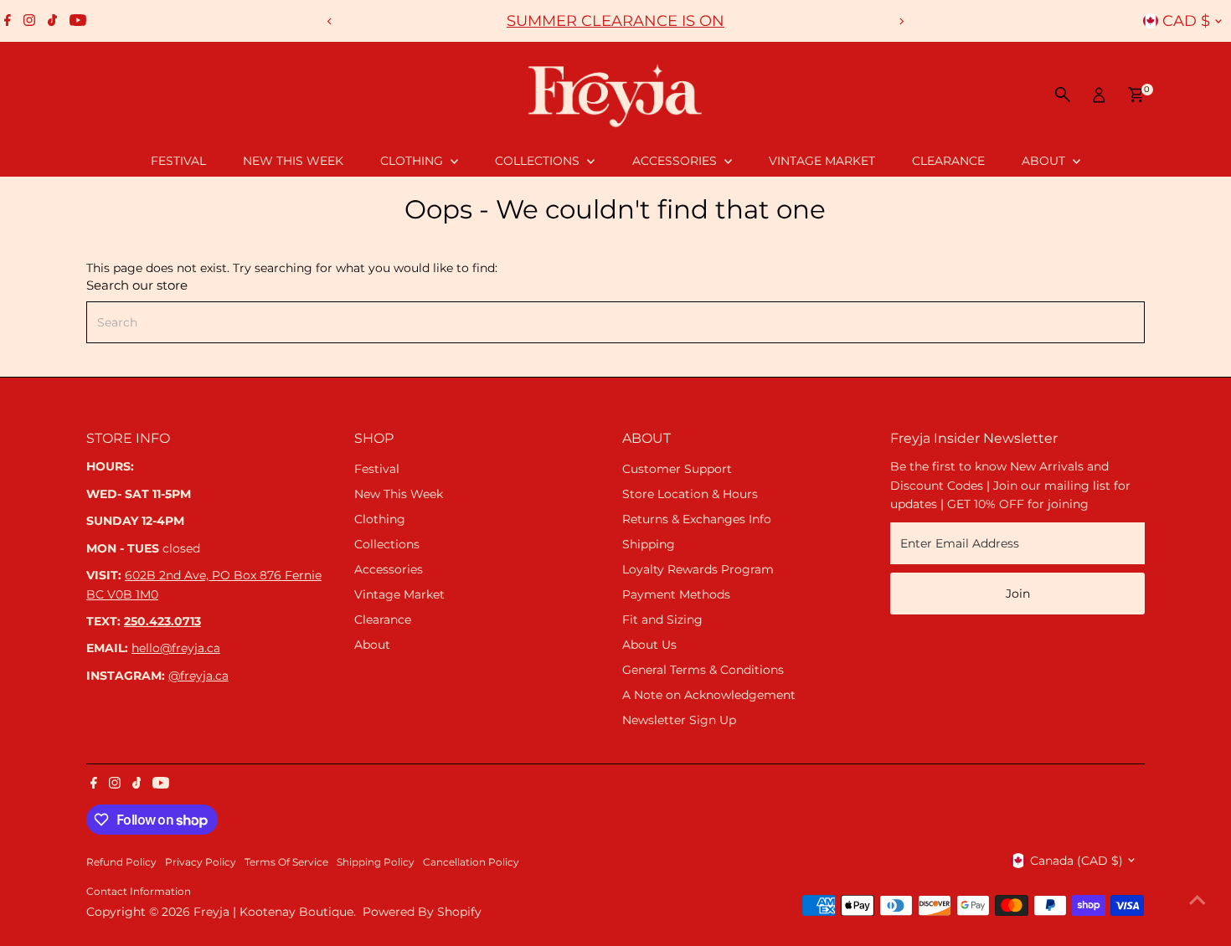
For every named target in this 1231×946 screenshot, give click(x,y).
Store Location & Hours (690, 493)
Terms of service (286, 862)
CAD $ (1186, 21)
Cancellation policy (471, 862)
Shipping (648, 544)
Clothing (413, 160)
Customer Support (677, 468)
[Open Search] (1062, 94)
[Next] (901, 21)
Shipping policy (376, 862)
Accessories (676, 160)
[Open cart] (1136, 94)
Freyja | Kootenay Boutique (273, 911)
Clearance (948, 160)
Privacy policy (200, 862)
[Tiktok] (52, 21)
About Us (649, 644)
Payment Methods (676, 594)
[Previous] (330, 21)
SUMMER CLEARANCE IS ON (615, 21)
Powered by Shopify (422, 911)
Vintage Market (822, 160)
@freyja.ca (198, 675)
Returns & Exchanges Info (696, 519)
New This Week (293, 160)
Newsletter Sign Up (679, 719)
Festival (178, 160)
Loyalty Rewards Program (698, 569)
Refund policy (121, 862)
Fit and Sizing (662, 619)
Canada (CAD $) (1076, 860)
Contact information (138, 891)
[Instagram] (29, 21)
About (1045, 160)
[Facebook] (7, 21)
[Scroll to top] (1197, 900)
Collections (539, 160)
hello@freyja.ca (175, 648)
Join (1018, 593)
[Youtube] (77, 21)
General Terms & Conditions (703, 669)
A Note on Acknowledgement (709, 694)
